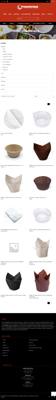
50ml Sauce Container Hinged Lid (40, 229)
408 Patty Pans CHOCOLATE (37, 197)
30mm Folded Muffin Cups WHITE (11, 197)
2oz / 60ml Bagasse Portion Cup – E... (12, 165)
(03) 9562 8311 (28, 379)
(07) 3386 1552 (28, 386)
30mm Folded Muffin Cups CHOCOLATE (41, 165)
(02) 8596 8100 (28, 372)
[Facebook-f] (2, 1)
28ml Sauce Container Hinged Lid (39, 133)
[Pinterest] (7, 1)
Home (21, 33)
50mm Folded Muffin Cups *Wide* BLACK (13, 295)
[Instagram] (5, 1)
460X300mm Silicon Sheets (9, 229)
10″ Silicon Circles (7, 133)
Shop (26, 33)
